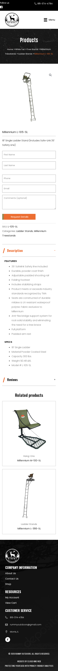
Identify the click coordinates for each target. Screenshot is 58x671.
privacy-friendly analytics (41, 665)
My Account (12, 597)
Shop (8, 584)
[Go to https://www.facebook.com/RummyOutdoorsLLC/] (1, 7)
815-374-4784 (17, 617)
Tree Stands (32, 49)
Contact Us (11, 578)
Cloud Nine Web (34, 661)
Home (10, 49)
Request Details (19, 216)
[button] (50, 75)
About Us (10, 573)
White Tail (20, 49)
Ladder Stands (25, 53)
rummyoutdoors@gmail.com (25, 624)
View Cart (11, 603)
